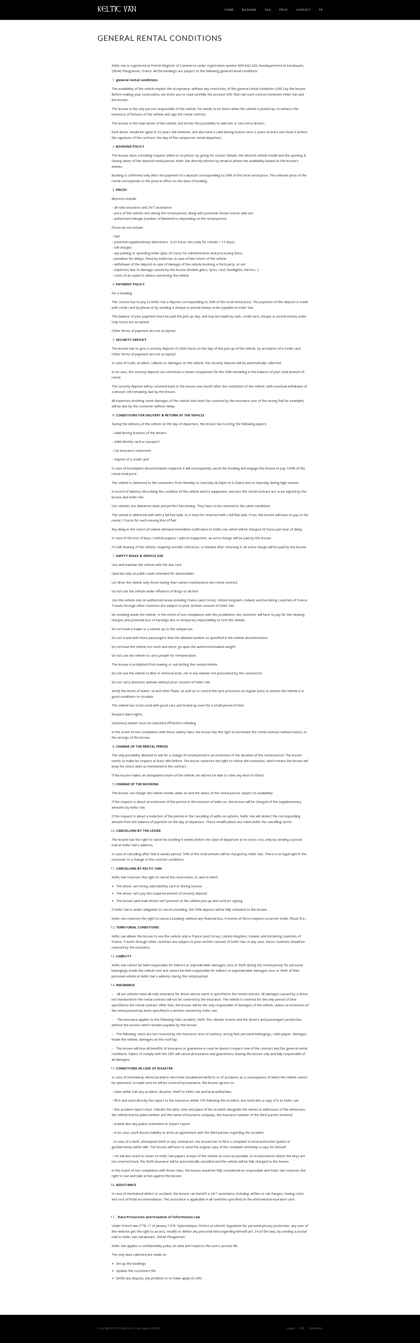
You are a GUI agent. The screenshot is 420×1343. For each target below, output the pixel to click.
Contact (303, 10)
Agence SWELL (151, 1328)
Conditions (315, 1328)
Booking (249, 10)
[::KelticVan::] (117, 8)
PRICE (283, 10)
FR (321, 10)
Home (229, 10)
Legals (290, 1328)
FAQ (268, 10)
